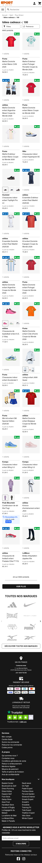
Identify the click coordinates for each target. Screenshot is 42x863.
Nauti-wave (26, 783)
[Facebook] (18, 859)
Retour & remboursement (12, 763)
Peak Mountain (8, 502)
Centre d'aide (7, 739)
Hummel (5, 195)
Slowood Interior (28, 796)
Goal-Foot (6, 802)
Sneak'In (25, 802)
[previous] (1, 621)
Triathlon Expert (28, 812)
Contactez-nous (21, 665)
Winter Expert (27, 818)
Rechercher (14, 9)
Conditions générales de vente (14, 761)
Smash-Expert (27, 799)
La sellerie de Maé (9, 815)
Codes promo (7, 747)
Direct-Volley (7, 791)
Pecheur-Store (27, 791)
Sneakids (25, 804)
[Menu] (2, 9)
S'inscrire (21, 843)
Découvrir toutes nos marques (21, 646)
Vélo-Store (26, 815)
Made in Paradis (8, 821)
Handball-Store (8, 804)
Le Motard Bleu (8, 818)
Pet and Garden (28, 794)
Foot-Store (6, 796)
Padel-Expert (27, 788)
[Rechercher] (8, 9)
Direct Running (8, 788)
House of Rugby (8, 807)
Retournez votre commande (21, 707)
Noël (11, 15)
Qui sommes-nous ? (10, 755)
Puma (4, 58)
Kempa (5, 461)
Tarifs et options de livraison (13, 771)
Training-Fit (26, 807)
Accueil (4, 15)
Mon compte (7, 736)
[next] (40, 621)
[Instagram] (24, 859)
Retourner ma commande (12, 744)
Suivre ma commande (10, 742)
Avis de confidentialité (10, 774)
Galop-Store (6, 799)
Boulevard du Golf (9, 785)
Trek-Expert (26, 810)
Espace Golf (7, 794)
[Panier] (40, 3)
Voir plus (21, 586)
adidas (5, 105)
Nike (24, 151)
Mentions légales (8, 766)
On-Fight (25, 785)
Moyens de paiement (10, 769)
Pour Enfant (19, 15)
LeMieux (26, 553)
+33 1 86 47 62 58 (21, 673)
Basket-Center (7, 783)
